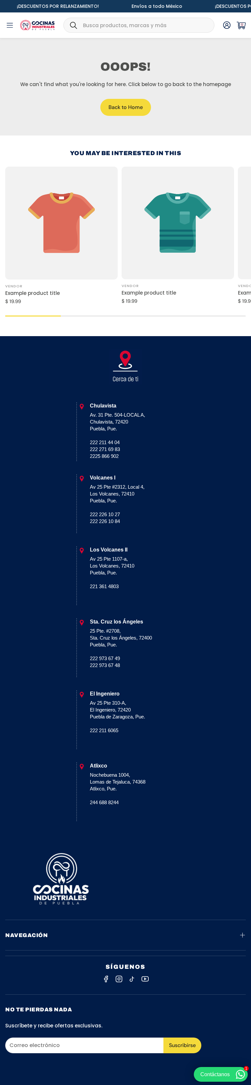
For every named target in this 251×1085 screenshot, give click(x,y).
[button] (139, 25)
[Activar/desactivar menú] (9, 25)
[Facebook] (105, 979)
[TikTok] (132, 979)
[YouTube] (145, 979)
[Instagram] (119, 979)
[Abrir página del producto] (61, 223)
